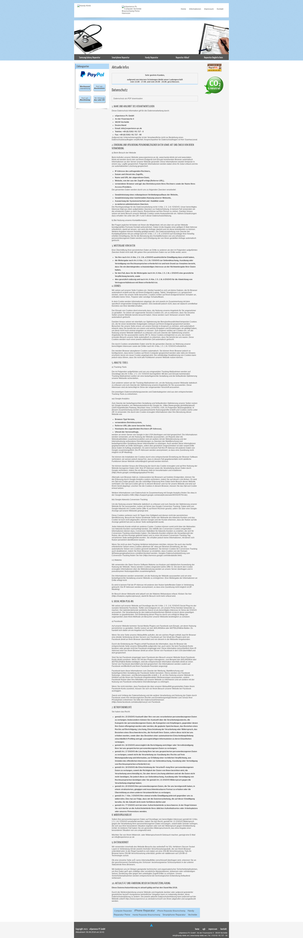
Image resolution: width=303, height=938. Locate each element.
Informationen (195, 9)
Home (183, 9)
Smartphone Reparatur (174, 914)
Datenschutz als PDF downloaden (128, 98)
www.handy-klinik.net (198, 935)
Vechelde (192, 914)
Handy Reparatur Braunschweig (146, 915)
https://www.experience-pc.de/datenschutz (143, 899)
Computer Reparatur (123, 911)
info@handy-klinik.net (181, 935)
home (197, 928)
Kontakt (220, 9)
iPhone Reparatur (144, 910)
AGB (203, 928)
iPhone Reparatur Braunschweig (171, 911)
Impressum (209, 9)
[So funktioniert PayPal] (92, 76)
